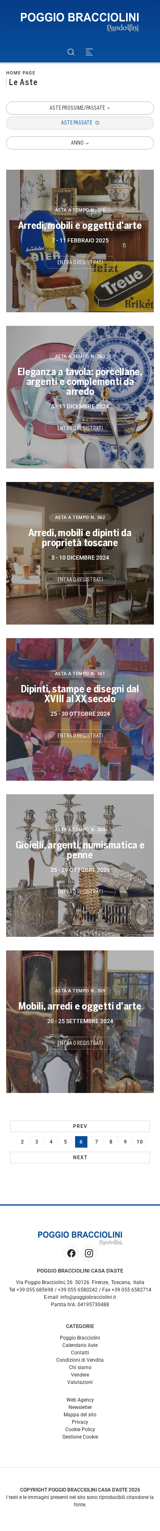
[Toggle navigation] (89, 52)
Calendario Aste (80, 1345)
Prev (80, 1126)
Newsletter (80, 1407)
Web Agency (80, 1400)
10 (140, 1142)
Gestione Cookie (80, 1437)
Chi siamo (80, 1367)
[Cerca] (71, 52)
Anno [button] (78, 143)
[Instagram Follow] (88, 1253)
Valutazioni (80, 1382)
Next (80, 1157)
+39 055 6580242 (78, 1290)
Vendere (80, 1375)
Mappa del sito (80, 1415)
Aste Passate (77, 123)
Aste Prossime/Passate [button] (78, 108)
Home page (20, 73)
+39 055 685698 (34, 1290)
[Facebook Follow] (71, 1253)
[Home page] (80, 22)
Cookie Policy (80, 1429)
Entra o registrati (80, 262)
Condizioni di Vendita (80, 1360)
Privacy (80, 1422)
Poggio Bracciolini (80, 1338)
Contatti (80, 1353)
